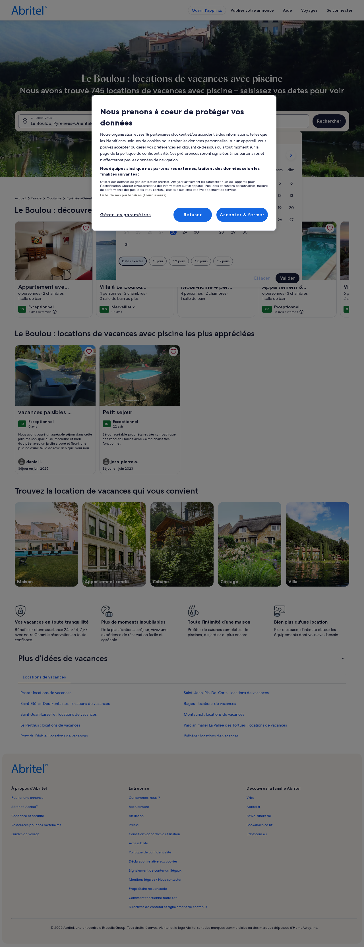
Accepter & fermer (242, 214)
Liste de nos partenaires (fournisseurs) (133, 195)
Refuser (193, 214)
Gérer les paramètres (125, 214)
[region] (184, 163)
